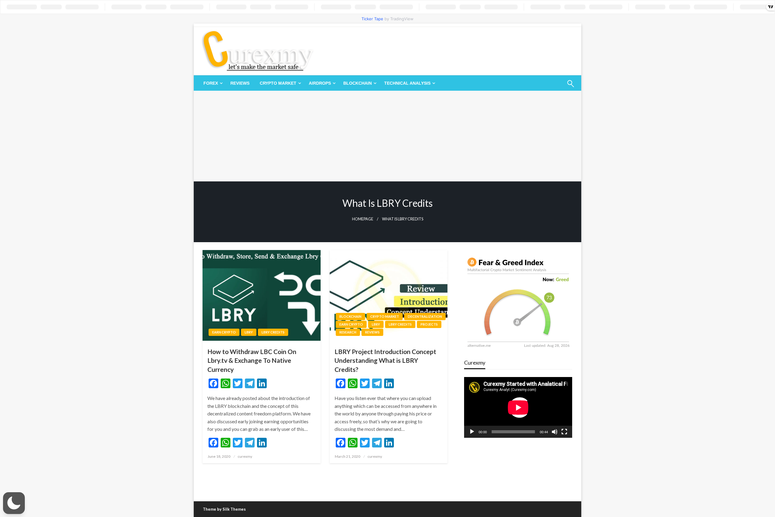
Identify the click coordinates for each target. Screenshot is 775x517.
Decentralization (425, 316)
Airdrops (320, 83)
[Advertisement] (387, 136)
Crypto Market (278, 83)
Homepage (362, 219)
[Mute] (555, 432)
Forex (210, 83)
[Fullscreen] (564, 432)
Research (347, 332)
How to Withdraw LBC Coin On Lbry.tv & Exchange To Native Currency (251, 360)
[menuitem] (211, 83)
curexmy (245, 456)
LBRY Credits (273, 332)
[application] (518, 407)
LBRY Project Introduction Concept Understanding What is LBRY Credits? (385, 360)
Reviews (239, 83)
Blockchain (357, 83)
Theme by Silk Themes (224, 509)
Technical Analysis (407, 83)
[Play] (472, 432)
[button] (14, 503)
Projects (429, 324)
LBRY (249, 332)
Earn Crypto (224, 332)
